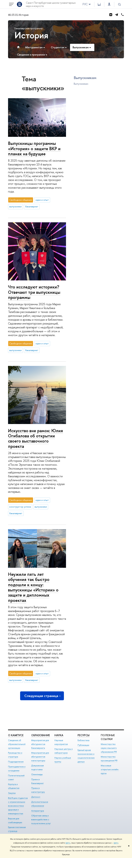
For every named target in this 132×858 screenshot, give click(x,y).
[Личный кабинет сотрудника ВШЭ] (109, 4)
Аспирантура (37, 810)
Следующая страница (41, 695)
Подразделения (16, 761)
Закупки (12, 793)
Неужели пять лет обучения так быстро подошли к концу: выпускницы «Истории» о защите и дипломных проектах (33, 587)
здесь (68, 843)
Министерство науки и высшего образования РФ (109, 748)
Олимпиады (37, 774)
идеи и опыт (42, 199)
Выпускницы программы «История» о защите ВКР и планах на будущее (34, 148)
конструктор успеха (20, 506)
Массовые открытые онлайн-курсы (110, 769)
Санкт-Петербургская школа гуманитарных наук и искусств (51, 4)
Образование (40, 735)
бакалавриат (31, 206)
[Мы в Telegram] (116, 14)
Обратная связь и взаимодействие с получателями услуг (41, 819)
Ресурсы (84, 735)
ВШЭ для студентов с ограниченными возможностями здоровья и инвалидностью (18, 806)
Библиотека (83, 740)
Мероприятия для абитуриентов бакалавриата (40, 744)
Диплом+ (35, 796)
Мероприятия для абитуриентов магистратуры (40, 756)
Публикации (83, 745)
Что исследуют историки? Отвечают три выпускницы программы (34, 292)
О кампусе (16, 735)
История (31, 35)
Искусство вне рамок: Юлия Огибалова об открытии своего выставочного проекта (35, 438)
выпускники (15, 206)
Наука (58, 735)
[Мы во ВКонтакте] (110, 14)
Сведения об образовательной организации (16, 744)
